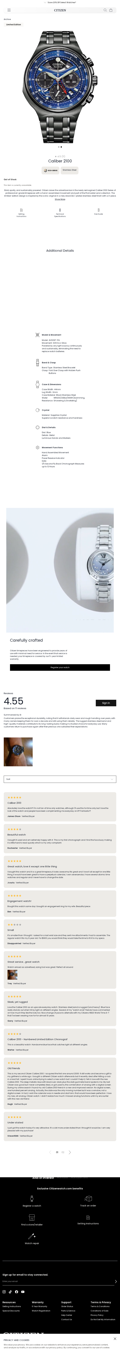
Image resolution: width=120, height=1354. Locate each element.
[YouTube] (22, 1292)
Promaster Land (79, 1177)
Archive (7, 19)
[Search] (105, 10)
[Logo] (60, 10)
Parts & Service (68, 1310)
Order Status (67, 1306)
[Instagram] (4, 1292)
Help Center (66, 1315)
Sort (8, 779)
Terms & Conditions (100, 1306)
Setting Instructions (11, 1306)
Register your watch (60, 667)
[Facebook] (16, 1292)
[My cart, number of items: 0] (111, 10)
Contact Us (66, 1319)
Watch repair (32, 1243)
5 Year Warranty (39, 1306)
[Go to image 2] (61, 147)
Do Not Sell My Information (103, 1319)
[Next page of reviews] (69, 1152)
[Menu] (9, 10)
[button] (116, 1281)
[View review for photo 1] (18, 751)
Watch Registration (41, 1310)
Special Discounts (11, 1310)
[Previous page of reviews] (50, 1152)
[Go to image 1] (58, 147)
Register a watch (32, 1205)
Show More (60, 199)
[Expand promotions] (48, 2)
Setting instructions (88, 1223)
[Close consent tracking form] (115, 1338)
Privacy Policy (97, 1315)
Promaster (62, 1177)
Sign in (106, 703)
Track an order (88, 1205)
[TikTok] (10, 1292)
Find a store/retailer (32, 1224)
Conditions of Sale (99, 1310)
